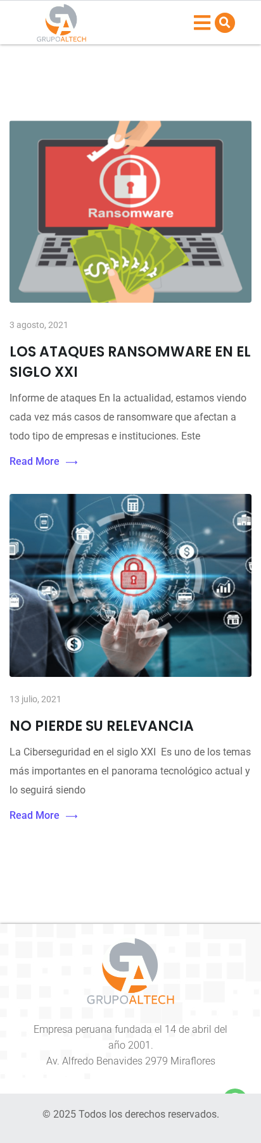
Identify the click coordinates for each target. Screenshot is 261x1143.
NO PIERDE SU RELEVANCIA (102, 726)
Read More (35, 461)
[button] (225, 23)
